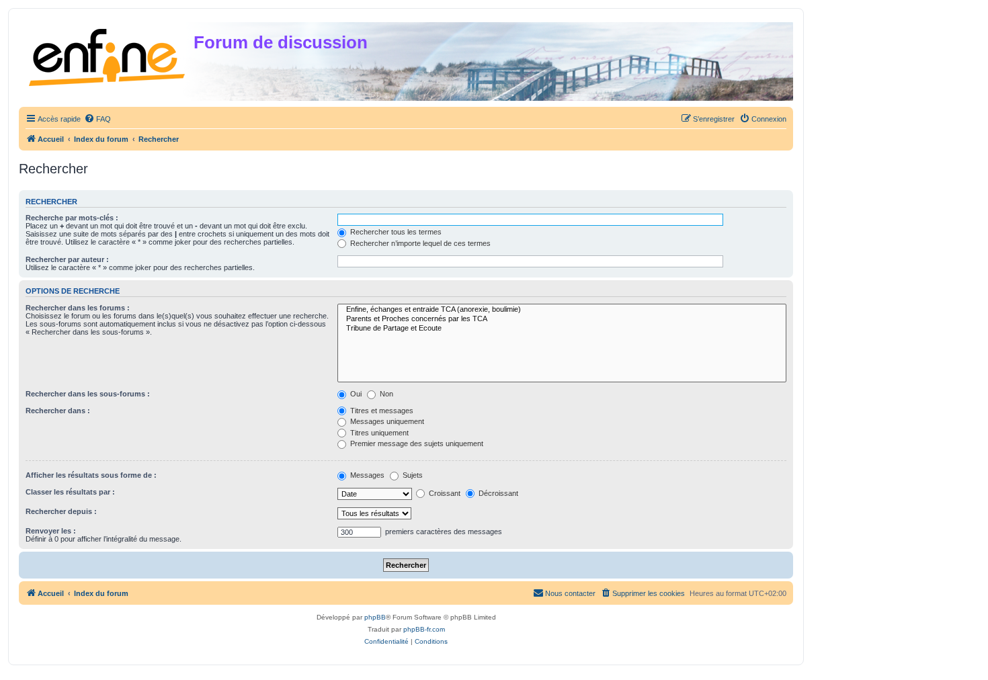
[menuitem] (97, 119)
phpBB (375, 617)
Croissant (443, 493)
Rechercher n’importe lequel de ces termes (419, 243)
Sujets (412, 475)
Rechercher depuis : (61, 511)
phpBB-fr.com (424, 629)
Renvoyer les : (51, 531)
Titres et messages (380, 411)
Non (385, 394)
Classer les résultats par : (70, 492)
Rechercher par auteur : (67, 259)
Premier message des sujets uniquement (415, 443)
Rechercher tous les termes (395, 232)
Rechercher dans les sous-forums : (88, 394)
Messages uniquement (386, 421)
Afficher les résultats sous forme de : (91, 475)
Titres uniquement (378, 433)
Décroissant (497, 493)
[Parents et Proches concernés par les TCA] (562, 319)
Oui (355, 394)
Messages (366, 475)
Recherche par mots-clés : (72, 218)
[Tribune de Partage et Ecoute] (562, 328)
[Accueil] (108, 54)
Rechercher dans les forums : (78, 308)
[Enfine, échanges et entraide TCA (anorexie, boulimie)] (562, 309)
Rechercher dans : (58, 411)
